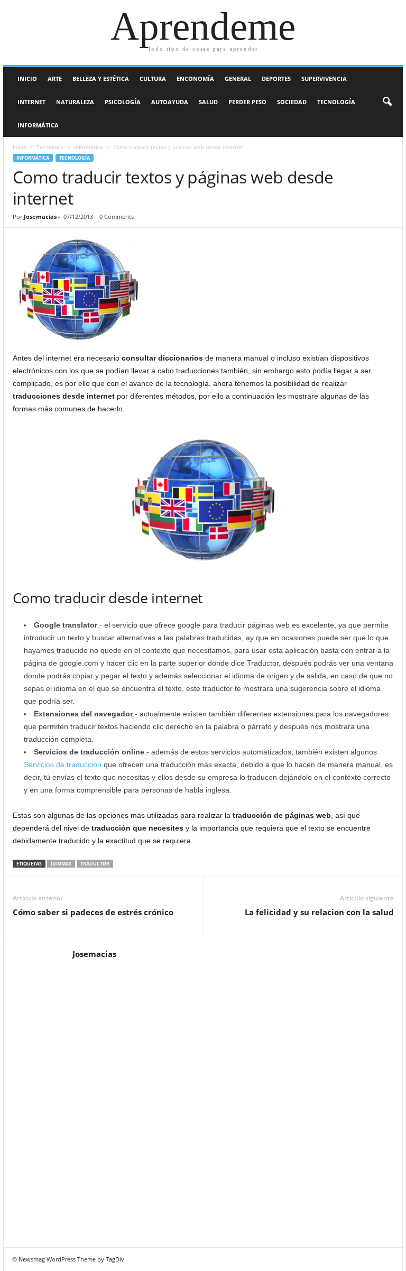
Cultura (153, 78)
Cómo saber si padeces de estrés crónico (93, 912)
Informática (38, 125)
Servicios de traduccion (63, 764)
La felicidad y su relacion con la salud (319, 912)
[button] (387, 102)
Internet (31, 102)
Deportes (276, 78)
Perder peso (247, 102)
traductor (94, 863)
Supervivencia (324, 78)
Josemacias (40, 216)
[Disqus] (203, 1107)
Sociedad (292, 102)
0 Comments (116, 216)
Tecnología (336, 102)
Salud (208, 102)
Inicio (27, 78)
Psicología (123, 102)
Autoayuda (169, 102)
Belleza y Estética (100, 78)
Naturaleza (75, 102)
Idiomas (61, 863)
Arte (55, 78)
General (238, 78)
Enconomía (195, 78)
